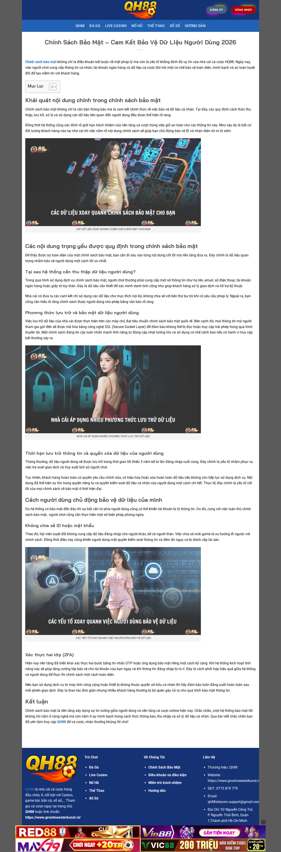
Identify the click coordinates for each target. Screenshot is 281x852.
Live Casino (116, 26)
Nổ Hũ (136, 26)
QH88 (80, 26)
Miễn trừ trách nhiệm (165, 783)
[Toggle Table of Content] (51, 87)
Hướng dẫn (195, 26)
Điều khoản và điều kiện (167, 775)
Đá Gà (94, 767)
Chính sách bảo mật (40, 62)
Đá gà (94, 26)
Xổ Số (175, 26)
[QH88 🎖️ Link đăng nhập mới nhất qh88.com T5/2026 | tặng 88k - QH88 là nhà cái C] (140, 10)
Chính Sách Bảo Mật (164, 767)
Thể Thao (156, 26)
